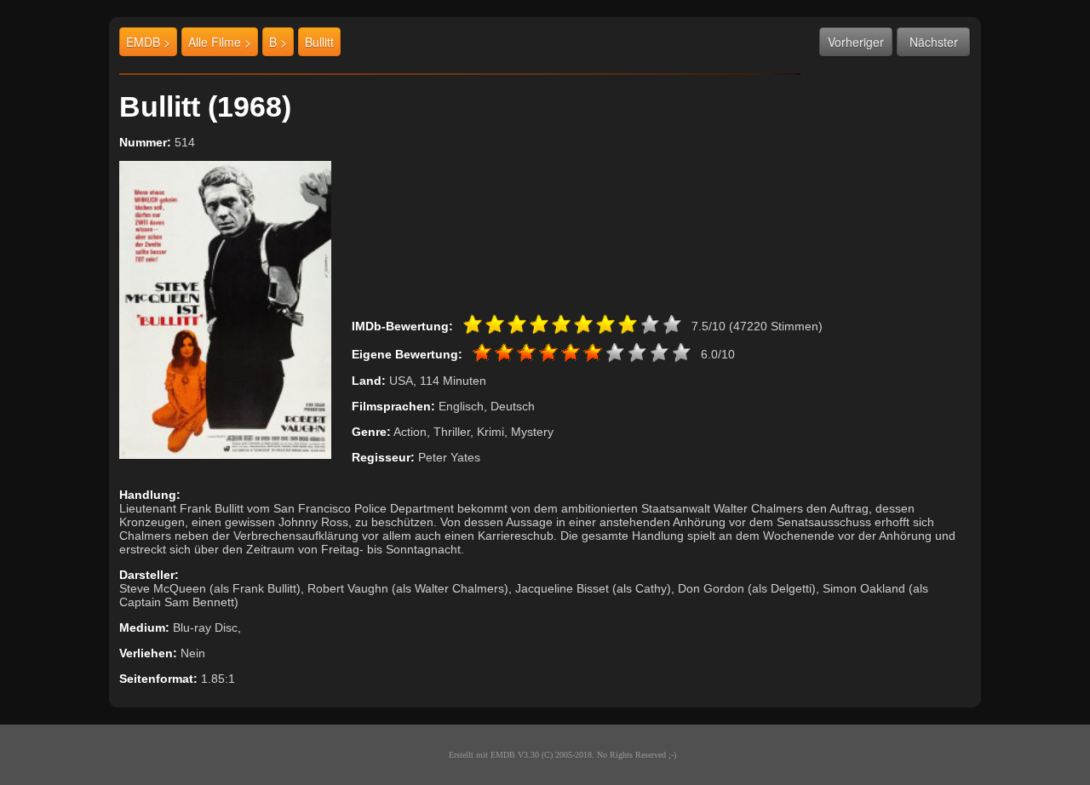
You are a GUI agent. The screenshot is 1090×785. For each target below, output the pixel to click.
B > (278, 41)
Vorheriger (856, 41)
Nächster (933, 41)
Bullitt (319, 41)
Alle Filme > (219, 41)
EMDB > (148, 41)
